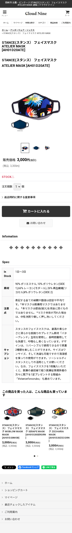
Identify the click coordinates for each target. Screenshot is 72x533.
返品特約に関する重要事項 (19, 197)
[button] (4, 13)
